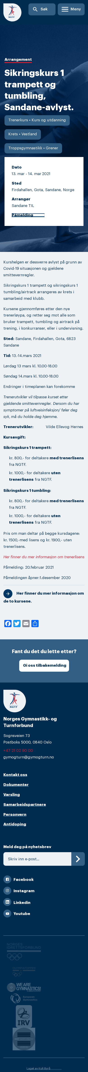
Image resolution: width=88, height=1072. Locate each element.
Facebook (24, 880)
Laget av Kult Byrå (38, 1068)
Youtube (22, 914)
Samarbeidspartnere (24, 805)
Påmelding (22, 215)
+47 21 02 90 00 (18, 751)
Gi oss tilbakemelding (44, 665)
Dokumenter (16, 785)
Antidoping (14, 824)
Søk (40, 9)
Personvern (14, 814)
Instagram (24, 891)
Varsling (11, 795)
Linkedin (22, 903)
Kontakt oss (15, 775)
